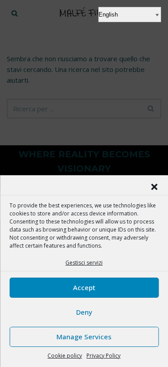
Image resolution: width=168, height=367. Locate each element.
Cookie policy (64, 355)
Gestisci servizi (84, 262)
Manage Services (84, 336)
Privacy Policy (103, 355)
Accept (84, 287)
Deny (84, 312)
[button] (154, 186)
